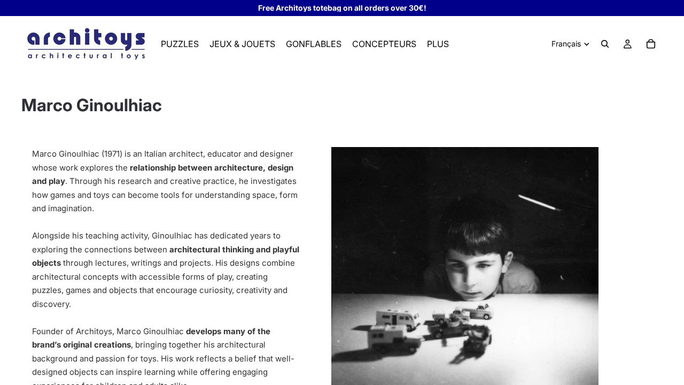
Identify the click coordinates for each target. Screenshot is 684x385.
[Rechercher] (605, 44)
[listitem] (438, 43)
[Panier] (651, 44)
